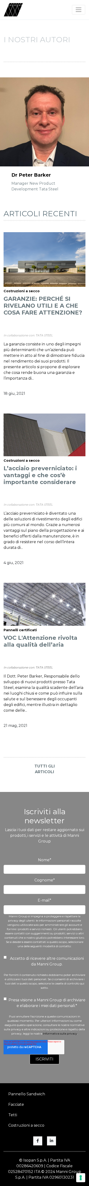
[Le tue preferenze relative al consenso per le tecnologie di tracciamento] (80, 1177)
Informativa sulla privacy (60, 1033)
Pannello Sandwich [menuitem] (26, 1094)
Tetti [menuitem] (12, 1115)
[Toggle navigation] (78, 9)
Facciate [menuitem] (16, 1104)
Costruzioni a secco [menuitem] (26, 1125)
